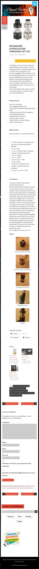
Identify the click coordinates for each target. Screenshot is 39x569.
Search (36, 511)
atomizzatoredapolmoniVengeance (21, 386)
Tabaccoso (11, 516)
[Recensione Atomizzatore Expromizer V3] (14, 368)
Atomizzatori (21, 54)
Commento (6, 422)
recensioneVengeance (15, 393)
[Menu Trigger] (34, 3)
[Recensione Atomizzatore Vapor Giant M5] (14, 352)
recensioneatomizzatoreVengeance (18, 388)
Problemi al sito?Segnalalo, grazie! (25, 61)
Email (4, 449)
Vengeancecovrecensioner (16, 395)
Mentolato (28, 516)
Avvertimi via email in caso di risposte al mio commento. (16, 464)
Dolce (19, 516)
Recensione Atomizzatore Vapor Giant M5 (13, 357)
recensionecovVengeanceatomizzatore (18, 390)
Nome (4, 442)
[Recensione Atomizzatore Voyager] (27, 352)
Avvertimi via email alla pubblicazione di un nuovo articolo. (18, 474)
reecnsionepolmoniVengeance (27, 393)
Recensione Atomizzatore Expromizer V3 (13, 374)
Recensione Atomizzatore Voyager (25, 357)
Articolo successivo (27, 404)
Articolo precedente (11, 404)
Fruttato (19, 521)
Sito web (5, 455)
